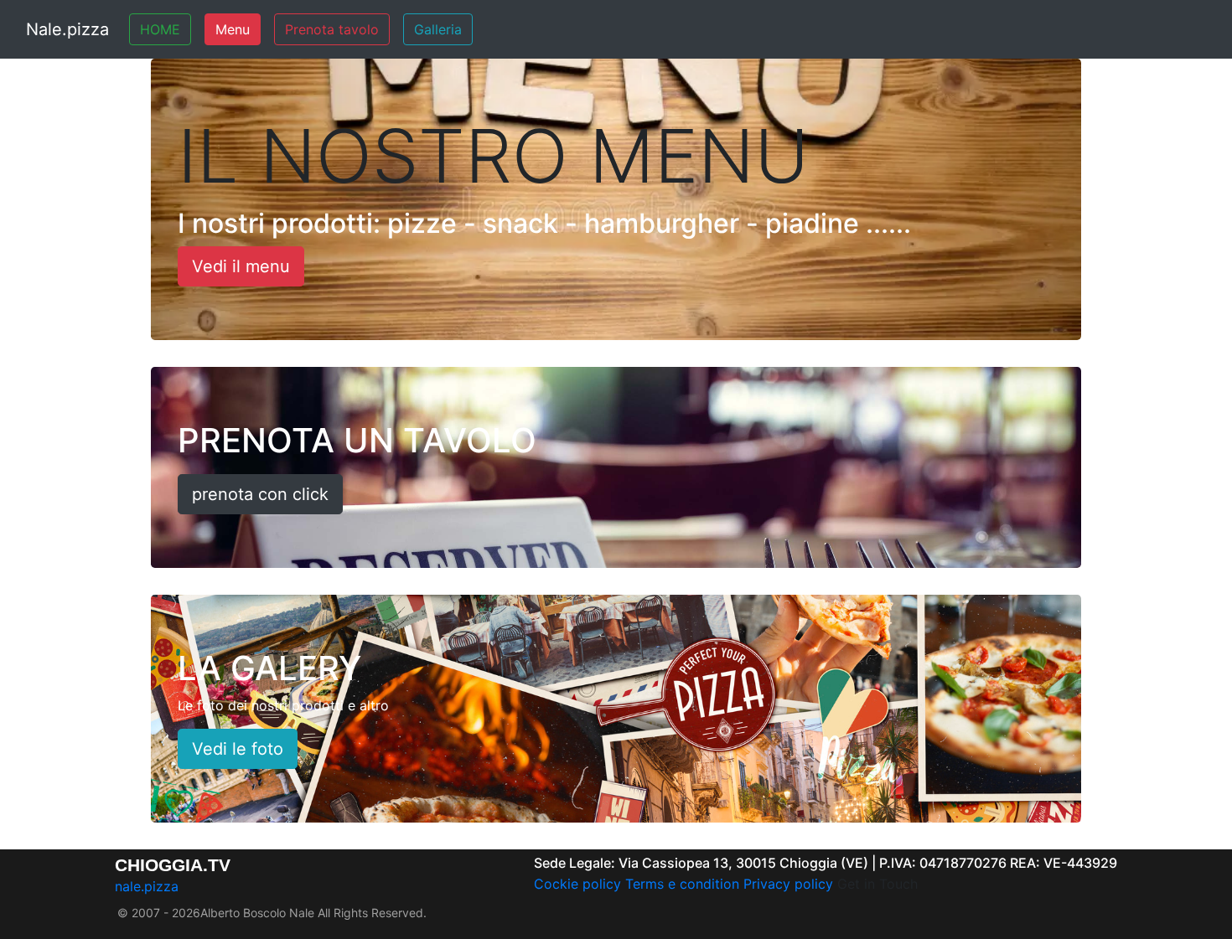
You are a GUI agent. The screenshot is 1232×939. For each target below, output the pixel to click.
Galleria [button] (438, 29)
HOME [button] (160, 29)
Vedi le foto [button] (237, 749)
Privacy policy (788, 883)
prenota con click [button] (260, 494)
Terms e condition (682, 883)
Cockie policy (577, 883)
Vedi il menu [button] (241, 266)
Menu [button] (232, 29)
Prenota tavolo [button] (332, 29)
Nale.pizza (67, 29)
